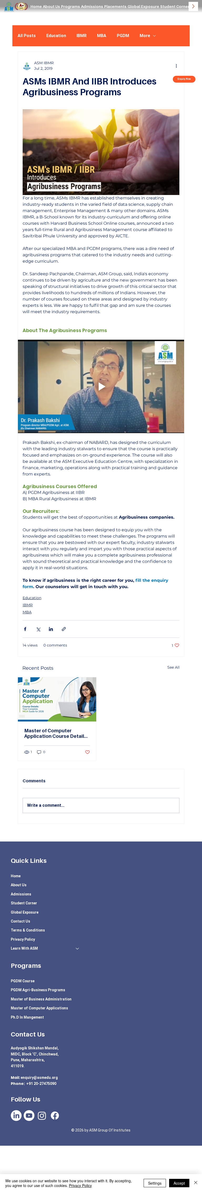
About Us (19, 885)
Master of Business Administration (41, 999)
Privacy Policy (23, 939)
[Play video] (101, 386)
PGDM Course (22, 981)
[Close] (196, 1183)
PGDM (123, 35)
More (145, 35)
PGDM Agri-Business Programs (38, 990)
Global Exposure (24, 912)
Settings (154, 1183)
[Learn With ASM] (77, 948)
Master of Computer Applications (39, 1008)
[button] (70, 6)
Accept (179, 1183)
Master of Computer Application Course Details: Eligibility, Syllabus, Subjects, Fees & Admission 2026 (56, 733)
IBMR (82, 35)
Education (56, 35)
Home (16, 876)
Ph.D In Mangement (27, 1017)
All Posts (27, 35)
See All (173, 667)
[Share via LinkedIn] (50, 629)
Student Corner (24, 903)
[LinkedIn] (16, 1115)
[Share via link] (63, 629)
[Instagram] (42, 1115)
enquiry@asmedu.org (39, 1077)
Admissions (21, 894)
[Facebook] (54, 1115)
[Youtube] (29, 1115)
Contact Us (20, 921)
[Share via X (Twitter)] (38, 629)
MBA (101, 35)
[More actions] (176, 66)
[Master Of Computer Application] (57, 699)
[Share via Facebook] (25, 629)
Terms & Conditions (28, 930)
